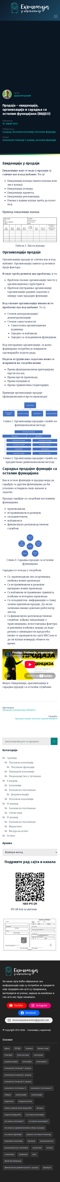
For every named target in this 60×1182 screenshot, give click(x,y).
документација (11, 1062)
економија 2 (41, 1062)
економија (27, 1062)
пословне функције (46, 140)
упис (34, 1154)
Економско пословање (22, 790)
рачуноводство (46, 1141)
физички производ (13, 1161)
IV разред (12, 817)
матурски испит (25, 1101)
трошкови (23, 1154)
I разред (6, 132)
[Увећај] (45, 871)
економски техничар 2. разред (18, 1075)
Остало (11, 835)
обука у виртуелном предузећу (18, 1108)
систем (49, 1148)
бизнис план (43, 1048)
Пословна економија (23, 132)
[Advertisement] (30, 57)
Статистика (15, 812)
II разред (12, 780)
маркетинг (9, 1101)
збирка (8, 1095)
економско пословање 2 (15, 1088)
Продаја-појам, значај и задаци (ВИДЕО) (36, 717)
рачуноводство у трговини (16, 1148)
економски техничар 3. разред (18, 1081)
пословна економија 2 (38, 1121)
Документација (20, 794)
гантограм (38, 1055)
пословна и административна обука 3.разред (24, 1128)
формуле (47, 1168)
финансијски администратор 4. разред (21, 1168)
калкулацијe (21, 1095)
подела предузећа (13, 1115)
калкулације (36, 1095)
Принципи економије (21, 771)
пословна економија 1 (14, 1121)
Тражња (29, 1048)
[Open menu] (55, 16)
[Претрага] (54, 741)
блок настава (23, 1055)
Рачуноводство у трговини (25, 776)
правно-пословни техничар (39, 1134)
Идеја (7, 1048)
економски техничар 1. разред (18, 140)
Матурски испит (18, 831)
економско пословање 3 (41, 1088)
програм (31, 1141)
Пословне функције (45, 132)
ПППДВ (17, 1048)
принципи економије (14, 1141)
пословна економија (35, 1115)
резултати (37, 1148)
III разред (12, 803)
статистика (9, 1154)
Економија (15, 785)
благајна (8, 1055)
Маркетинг (15, 826)
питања (40, 1108)
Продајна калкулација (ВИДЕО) (18, 709)
